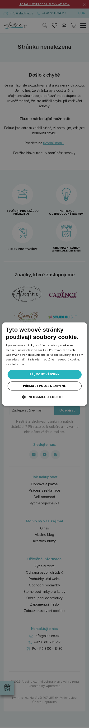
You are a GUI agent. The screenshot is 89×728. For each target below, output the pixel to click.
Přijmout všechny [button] (44, 374)
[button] (44, 397)
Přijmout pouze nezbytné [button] (44, 386)
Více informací (15, 364)
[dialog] (44, 364)
